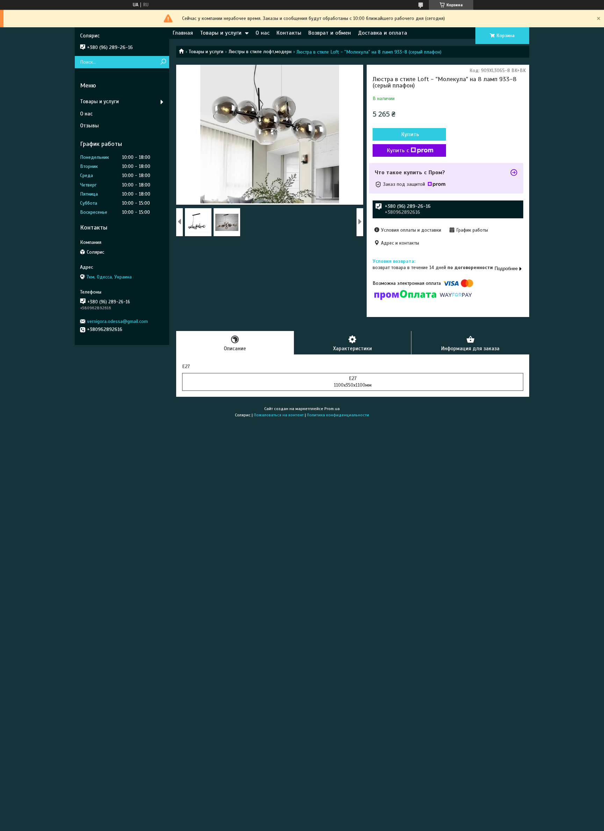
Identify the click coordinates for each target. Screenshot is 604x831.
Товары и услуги (221, 32)
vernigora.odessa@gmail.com (117, 321)
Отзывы (89, 125)
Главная (183, 32)
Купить (410, 134)
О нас (262, 32)
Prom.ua (332, 408)
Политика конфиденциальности (338, 415)
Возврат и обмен (329, 32)
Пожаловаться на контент (279, 415)
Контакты (288, 32)
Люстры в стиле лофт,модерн (260, 52)
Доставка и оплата (382, 32)
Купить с (398, 150)
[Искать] (163, 62)
